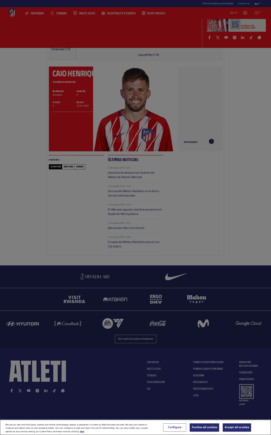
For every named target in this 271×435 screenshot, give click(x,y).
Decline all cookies (204, 427)
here (82, 431)
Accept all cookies (237, 427)
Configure (175, 427)
